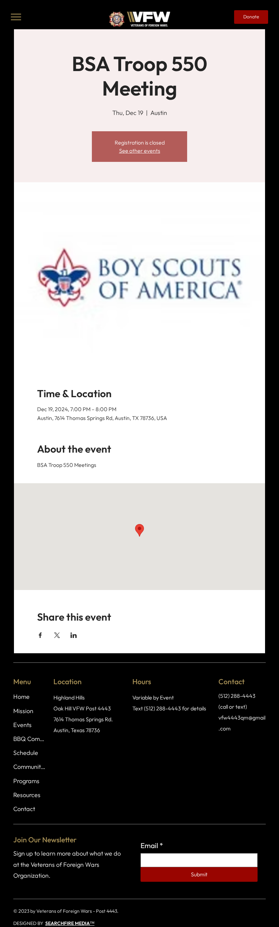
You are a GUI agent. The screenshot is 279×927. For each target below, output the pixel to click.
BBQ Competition (29, 739)
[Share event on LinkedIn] (73, 635)
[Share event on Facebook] (40, 635)
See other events (139, 150)
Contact (24, 809)
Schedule (25, 753)
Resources (26, 795)
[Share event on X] (57, 635)
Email (152, 845)
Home (21, 697)
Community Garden (29, 767)
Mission (23, 711)
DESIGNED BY (29, 923)
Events (22, 725)
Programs (26, 781)
